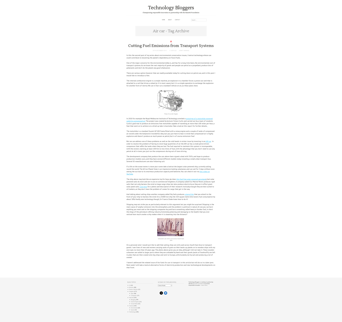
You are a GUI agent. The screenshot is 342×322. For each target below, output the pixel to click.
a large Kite (189, 194)
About (170, 20)
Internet (131, 297)
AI (129, 285)
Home (163, 20)
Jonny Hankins (184, 50)
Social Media (134, 303)
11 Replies (173, 50)
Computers (134, 295)
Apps (132, 293)
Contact (177, 20)
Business (131, 287)
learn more (204, 285)
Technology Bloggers (171, 8)
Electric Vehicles (133, 289)
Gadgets (131, 291)
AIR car (208, 141)
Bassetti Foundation (198, 283)
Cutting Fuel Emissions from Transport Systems (171, 45)
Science (131, 306)
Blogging (133, 299)
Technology (132, 312)
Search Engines (135, 301)
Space (132, 310)
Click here (143, 186)
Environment (134, 308)
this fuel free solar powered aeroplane (191, 179)
